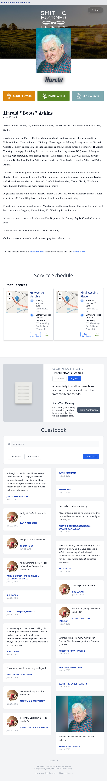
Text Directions (35, 335)
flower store (79, 251)
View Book (59, 378)
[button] (17, 299)
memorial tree (37, 251)
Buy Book (74, 378)
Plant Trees (46, 334)
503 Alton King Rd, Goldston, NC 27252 (42, 326)
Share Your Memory (89, 410)
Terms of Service (61, 768)
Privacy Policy (45, 768)
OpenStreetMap (56, 773)
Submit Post (91, 456)
